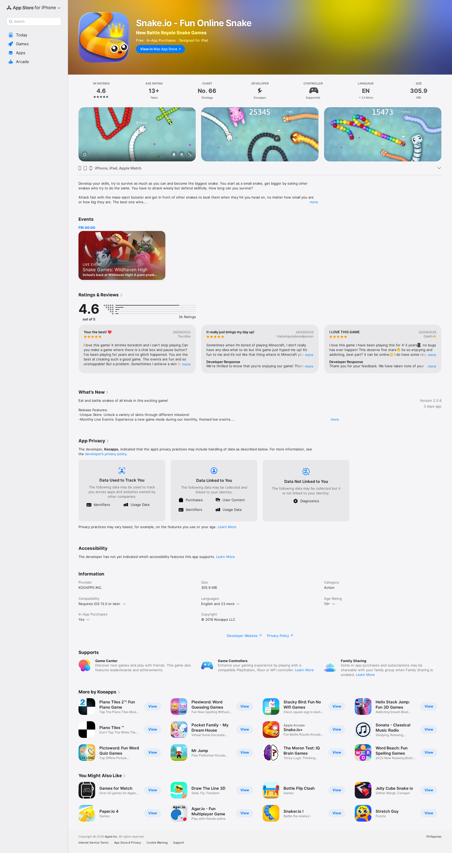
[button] (34, 35)
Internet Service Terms (93, 842)
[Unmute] (182, 154)
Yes (81, 619)
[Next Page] (446, 134)
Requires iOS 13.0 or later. (99, 604)
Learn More (227, 527)
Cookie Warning (157, 842)
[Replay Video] (85, 154)
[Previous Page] (73, 134)
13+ (327, 604)
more (314, 202)
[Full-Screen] (190, 154)
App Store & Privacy (127, 842)
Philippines (434, 836)
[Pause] (174, 154)
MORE (186, 364)
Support (178, 842)
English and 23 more (218, 604)
